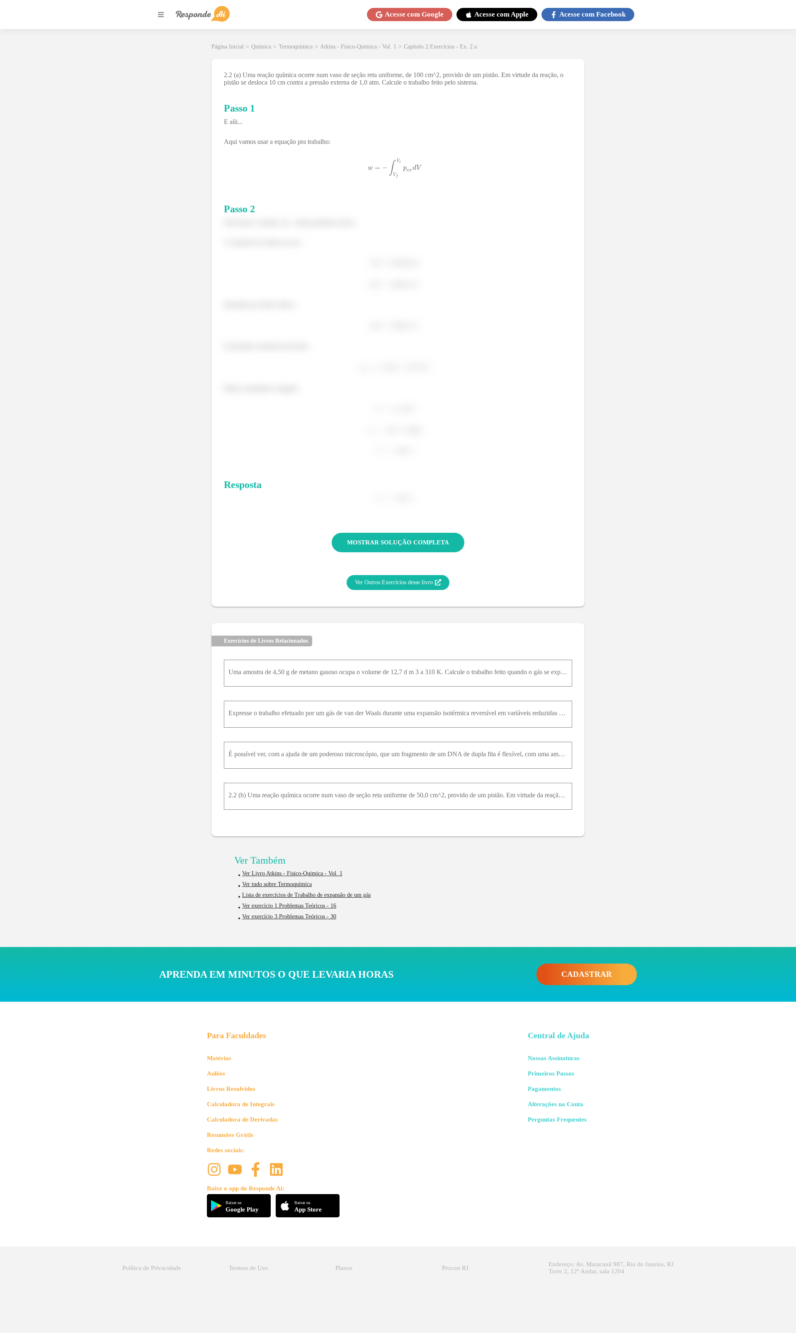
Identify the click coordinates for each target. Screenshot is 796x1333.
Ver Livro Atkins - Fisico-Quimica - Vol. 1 (292, 873)
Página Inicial (227, 47)
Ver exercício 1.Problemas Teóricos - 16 (289, 906)
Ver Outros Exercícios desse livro (394, 582)
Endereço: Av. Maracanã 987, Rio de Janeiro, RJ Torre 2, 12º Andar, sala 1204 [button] (611, 1268)
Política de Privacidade (151, 1268)
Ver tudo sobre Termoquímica (277, 884)
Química (261, 47)
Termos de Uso (248, 1268)
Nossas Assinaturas (554, 1058)
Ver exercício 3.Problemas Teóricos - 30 (289, 916)
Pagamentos (544, 1088)
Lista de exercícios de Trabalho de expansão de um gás (306, 895)
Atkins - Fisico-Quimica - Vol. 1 (358, 47)
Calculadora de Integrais (240, 1104)
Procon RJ (455, 1268)
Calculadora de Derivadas (242, 1119)
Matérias (219, 1058)
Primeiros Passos (551, 1073)
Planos (343, 1268)
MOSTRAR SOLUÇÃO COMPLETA (398, 542)
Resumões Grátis (230, 1134)
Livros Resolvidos (231, 1088)
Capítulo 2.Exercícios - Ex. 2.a (440, 47)
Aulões (216, 1073)
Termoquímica (296, 47)
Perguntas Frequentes (557, 1119)
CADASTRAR (586, 974)
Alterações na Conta (555, 1104)
